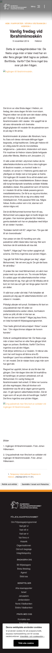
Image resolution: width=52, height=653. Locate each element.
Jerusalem (24, 595)
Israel (23, 592)
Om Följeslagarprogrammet (24, 522)
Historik (23, 541)
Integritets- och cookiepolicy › (32, 636)
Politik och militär (9, 484)
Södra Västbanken (35, 23)
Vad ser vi (23, 533)
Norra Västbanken (23, 603)
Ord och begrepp (24, 549)
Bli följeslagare (24, 564)
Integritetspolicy (24, 553)
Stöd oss (24, 576)
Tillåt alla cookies (26, 643)
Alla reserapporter (23, 588)
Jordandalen (24, 599)
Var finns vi (24, 537)
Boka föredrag (23, 568)
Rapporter (17, 23)
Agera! (24, 572)
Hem (7, 23)
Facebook (23, 623)
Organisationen (24, 545)
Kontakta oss (24, 619)
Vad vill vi (23, 529)
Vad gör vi (24, 525)
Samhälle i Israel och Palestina (35, 484)
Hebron (25, 26)
